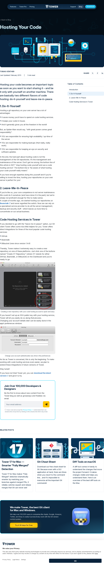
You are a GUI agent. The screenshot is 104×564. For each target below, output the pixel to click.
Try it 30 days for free (23, 525)
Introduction (73, 90)
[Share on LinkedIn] (102, 73)
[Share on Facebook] (97, 73)
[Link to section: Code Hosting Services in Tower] (42, 219)
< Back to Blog (5, 20)
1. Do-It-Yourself (10, 106)
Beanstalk (4, 203)
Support (73, 6)
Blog (80, 6)
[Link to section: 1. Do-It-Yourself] (22, 106)
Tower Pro (23, 6)
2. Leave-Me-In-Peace (14, 188)
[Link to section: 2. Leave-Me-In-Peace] (30, 188)
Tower (52, 7)
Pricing (32, 6)
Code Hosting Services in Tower (20, 219)
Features (13, 6)
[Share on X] (92, 73)
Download (90, 6)
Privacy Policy (27, 410)
